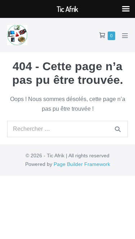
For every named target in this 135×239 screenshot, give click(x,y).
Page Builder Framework (82, 164)
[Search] (117, 129)
